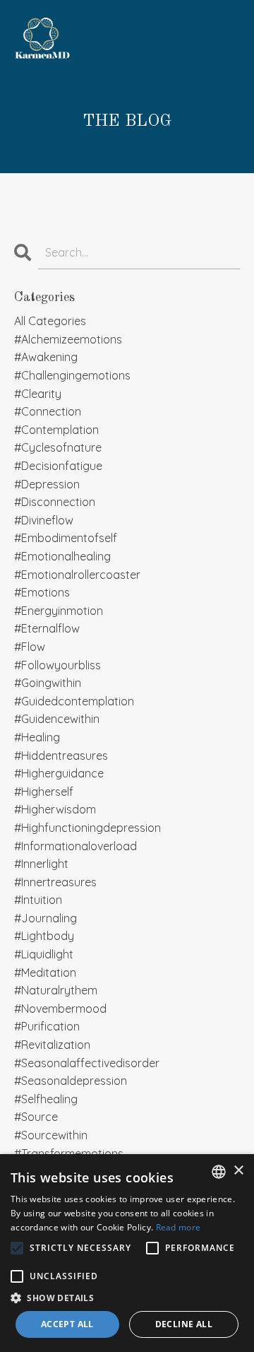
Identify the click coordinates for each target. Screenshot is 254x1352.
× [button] (238, 1170)
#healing (37, 737)
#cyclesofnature (58, 447)
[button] (127, 1298)
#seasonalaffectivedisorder (86, 1063)
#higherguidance (59, 773)
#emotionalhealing (62, 556)
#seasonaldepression (70, 1081)
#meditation (45, 972)
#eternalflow (47, 628)
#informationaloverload (75, 846)
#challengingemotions (72, 375)
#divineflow (43, 520)
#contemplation (56, 430)
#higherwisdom (55, 809)
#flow (29, 647)
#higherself (43, 791)
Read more (178, 1227)
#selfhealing (46, 1099)
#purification (47, 1026)
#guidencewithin (56, 719)
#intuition (38, 900)
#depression (47, 484)
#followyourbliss (57, 665)
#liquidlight (43, 954)
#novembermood (60, 1008)
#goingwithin (47, 683)
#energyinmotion (58, 611)
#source (36, 1117)
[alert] (127, 1253)
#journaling (45, 918)
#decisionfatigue (58, 466)
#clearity (37, 394)
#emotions (42, 592)
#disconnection (54, 502)
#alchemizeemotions (68, 339)
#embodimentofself (65, 538)
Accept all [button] (67, 1324)
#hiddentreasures (61, 755)
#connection (47, 411)
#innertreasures (55, 882)
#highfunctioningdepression (87, 828)
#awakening (46, 357)
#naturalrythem (55, 990)
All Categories (50, 321)
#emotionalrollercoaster (77, 575)
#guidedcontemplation (74, 701)
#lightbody (44, 936)
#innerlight (41, 864)
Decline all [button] (183, 1324)
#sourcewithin (50, 1135)
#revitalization (52, 1044)
